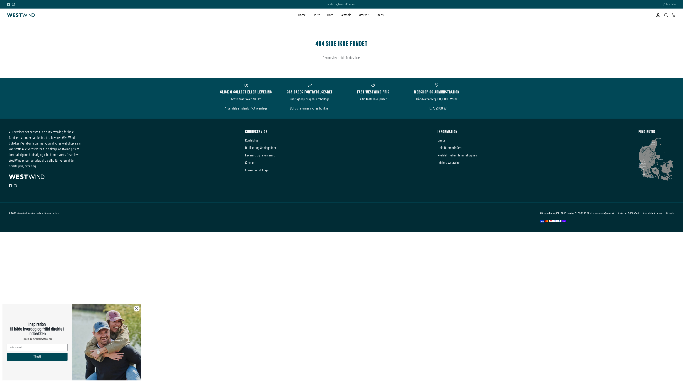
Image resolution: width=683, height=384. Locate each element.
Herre (316, 15)
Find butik (671, 4)
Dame (302, 15)
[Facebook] (8, 4)
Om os (380, 15)
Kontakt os (251, 140)
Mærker (364, 15)
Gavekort (250, 163)
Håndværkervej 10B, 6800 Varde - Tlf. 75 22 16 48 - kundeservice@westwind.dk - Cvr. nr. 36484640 (589, 213)
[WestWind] (21, 15)
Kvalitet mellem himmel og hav (457, 155)
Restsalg (345, 15)
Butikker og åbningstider (260, 148)
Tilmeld (38, 356)
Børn (330, 15)
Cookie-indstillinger (257, 170)
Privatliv (670, 213)
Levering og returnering (260, 155)
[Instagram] (13, 4)
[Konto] (657, 15)
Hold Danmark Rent (450, 148)
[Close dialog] (138, 308)
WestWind (22, 213)
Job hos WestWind (449, 163)
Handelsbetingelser (652, 213)
